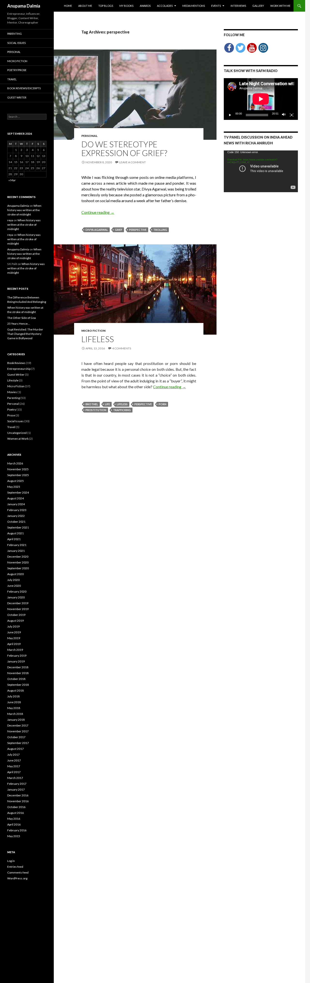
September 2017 (18, 743)
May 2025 (13, 486)
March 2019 (15, 650)
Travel (12, 79)
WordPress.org (17, 878)
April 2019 (14, 644)
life (107, 404)
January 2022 (16, 516)
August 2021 (15, 533)
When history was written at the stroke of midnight (24, 210)
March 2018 (15, 714)
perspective (138, 229)
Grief (118, 229)
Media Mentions (193, 5)
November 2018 (18, 673)
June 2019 (14, 632)
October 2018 (16, 679)
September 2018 (18, 684)
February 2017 (16, 783)
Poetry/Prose (16, 70)
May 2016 (13, 818)
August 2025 (15, 481)
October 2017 (16, 737)
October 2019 (16, 615)
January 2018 (16, 719)
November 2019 (18, 609)
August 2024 (15, 498)
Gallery (258, 5)
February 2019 (16, 655)
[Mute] (283, 115)
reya (10, 220)
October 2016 (16, 807)
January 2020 (16, 597)
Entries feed (15, 866)
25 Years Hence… (18, 323)
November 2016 (18, 801)
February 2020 (16, 591)
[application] (261, 99)
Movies (12, 392)
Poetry (11, 409)
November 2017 (18, 731)
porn (162, 404)
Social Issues (16, 42)
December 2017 (17, 725)
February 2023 (16, 510)
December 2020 (17, 556)
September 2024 (18, 492)
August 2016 (15, 813)
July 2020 (13, 580)
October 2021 (16, 521)
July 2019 (13, 626)
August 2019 (15, 620)
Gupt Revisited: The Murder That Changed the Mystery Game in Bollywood (25, 334)
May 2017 (13, 766)
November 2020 (18, 562)
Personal (89, 136)
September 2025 (18, 475)
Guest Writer (16, 97)
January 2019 (16, 661)
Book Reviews (16, 363)
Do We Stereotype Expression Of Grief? (124, 148)
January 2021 (16, 551)
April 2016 (14, 824)
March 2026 (15, 463)
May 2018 (13, 708)
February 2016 (16, 830)
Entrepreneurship (19, 369)
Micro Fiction (93, 330)
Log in (11, 861)
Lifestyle (12, 380)
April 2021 (14, 539)
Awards (145, 5)
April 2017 (14, 772)
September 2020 (18, 568)
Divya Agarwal (96, 229)
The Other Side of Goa (21, 318)
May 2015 (13, 836)
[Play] (230, 115)
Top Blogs (105, 5)
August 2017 (15, 749)
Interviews (238, 5)
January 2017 (16, 789)
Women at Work (18, 438)
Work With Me (280, 5)
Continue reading (97, 212)
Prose (11, 415)
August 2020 (15, 574)
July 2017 (13, 754)
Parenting (14, 33)
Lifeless (97, 339)
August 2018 (15, 690)
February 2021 (16, 545)
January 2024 (16, 504)
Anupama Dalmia (23, 5)
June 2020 (14, 585)
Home (68, 5)
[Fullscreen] (291, 115)
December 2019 (17, 603)
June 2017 (14, 760)
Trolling (160, 229)
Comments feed (18, 872)
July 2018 (13, 696)
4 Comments (121, 348)
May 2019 (13, 638)
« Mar (12, 180)
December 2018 (17, 667)
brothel (91, 404)
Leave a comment (132, 162)
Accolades (165, 5)
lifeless (122, 404)
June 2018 (14, 702)
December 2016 (17, 795)
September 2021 (18, 527)
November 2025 (18, 469)
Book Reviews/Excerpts (24, 88)
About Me (85, 5)
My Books (126, 5)
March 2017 (15, 778)
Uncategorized (17, 433)
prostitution (95, 410)
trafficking (122, 410)
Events (216, 5)
